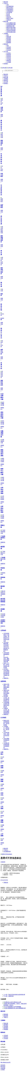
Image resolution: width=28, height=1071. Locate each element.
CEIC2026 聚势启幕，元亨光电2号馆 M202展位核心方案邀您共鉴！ (6, 647)
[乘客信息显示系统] (2, 461)
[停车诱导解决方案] (2, 424)
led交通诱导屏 (7, 851)
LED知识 (3, 717)
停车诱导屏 (1, 220)
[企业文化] (2, 799)
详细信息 (5, 882)
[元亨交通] (6, 67)
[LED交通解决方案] (2, 405)
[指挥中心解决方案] (2, 480)
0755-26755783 (4, 880)
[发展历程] (2, 772)
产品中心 (5, 850)
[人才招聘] (2, 840)
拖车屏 (1, 284)
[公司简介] (2, 758)
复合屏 (1, 252)
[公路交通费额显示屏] (9, 1008)
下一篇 (8, 996)
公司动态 (3, 630)
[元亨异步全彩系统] (2, 499)
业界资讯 (3, 681)
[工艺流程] (2, 813)
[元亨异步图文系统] (2, 518)
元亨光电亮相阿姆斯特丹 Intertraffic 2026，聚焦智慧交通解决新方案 (6, 657)
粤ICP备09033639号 (5, 1062)
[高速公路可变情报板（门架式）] (12, 1003)
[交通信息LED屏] (8, 1002)
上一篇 (14, 994)
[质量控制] (2, 826)
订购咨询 (3, 862)
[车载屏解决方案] (2, 442)
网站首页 (5, 1)
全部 (7, 4)
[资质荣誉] (2, 785)
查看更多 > (2, 116)
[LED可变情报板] (8, 1006)
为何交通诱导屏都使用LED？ (6, 740)
